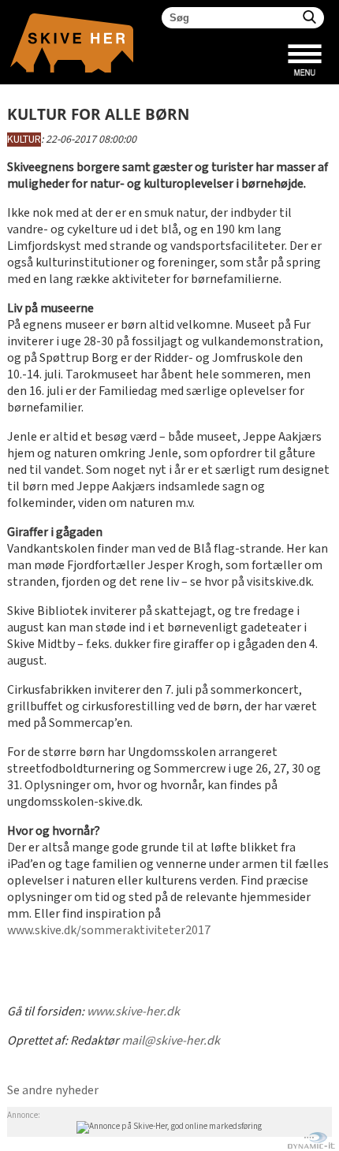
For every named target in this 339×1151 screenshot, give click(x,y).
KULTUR (24, 139)
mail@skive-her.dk (170, 1041)
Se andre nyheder (53, 1090)
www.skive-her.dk (133, 1012)
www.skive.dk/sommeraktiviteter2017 (108, 930)
